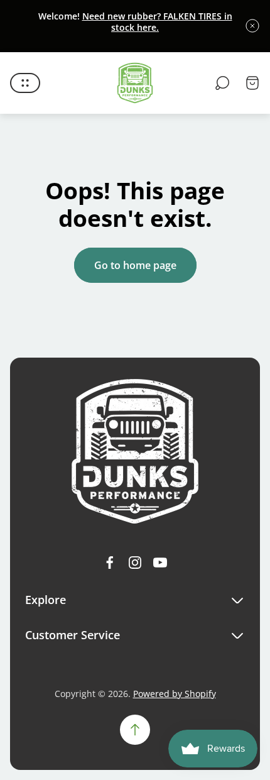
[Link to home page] (135, 451)
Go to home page (135, 265)
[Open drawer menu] (25, 83)
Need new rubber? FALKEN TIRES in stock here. (157, 21)
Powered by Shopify (174, 694)
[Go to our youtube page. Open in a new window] (160, 562)
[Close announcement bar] (252, 25)
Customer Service (72, 635)
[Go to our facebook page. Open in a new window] (109, 562)
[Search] (222, 83)
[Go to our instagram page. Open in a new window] (135, 562)
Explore (45, 600)
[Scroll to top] (135, 730)
